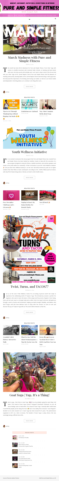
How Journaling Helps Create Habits (25, 466)
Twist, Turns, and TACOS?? (29, 286)
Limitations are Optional (29, 111)
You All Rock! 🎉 (44, 202)
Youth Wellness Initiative (29, 152)
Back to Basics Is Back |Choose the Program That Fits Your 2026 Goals (26, 445)
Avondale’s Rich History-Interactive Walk (9, 339)
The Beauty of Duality (24, 437)
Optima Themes (15, 478)
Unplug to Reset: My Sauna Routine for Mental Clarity (28, 204)
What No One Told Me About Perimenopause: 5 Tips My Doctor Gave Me (29, 339)
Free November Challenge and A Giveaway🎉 (8, 204)
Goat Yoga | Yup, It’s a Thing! (29, 395)
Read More (29, 86)
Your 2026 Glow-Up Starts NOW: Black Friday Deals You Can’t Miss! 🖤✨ (25, 459)
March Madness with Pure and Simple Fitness (29, 59)
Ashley (7, 92)
